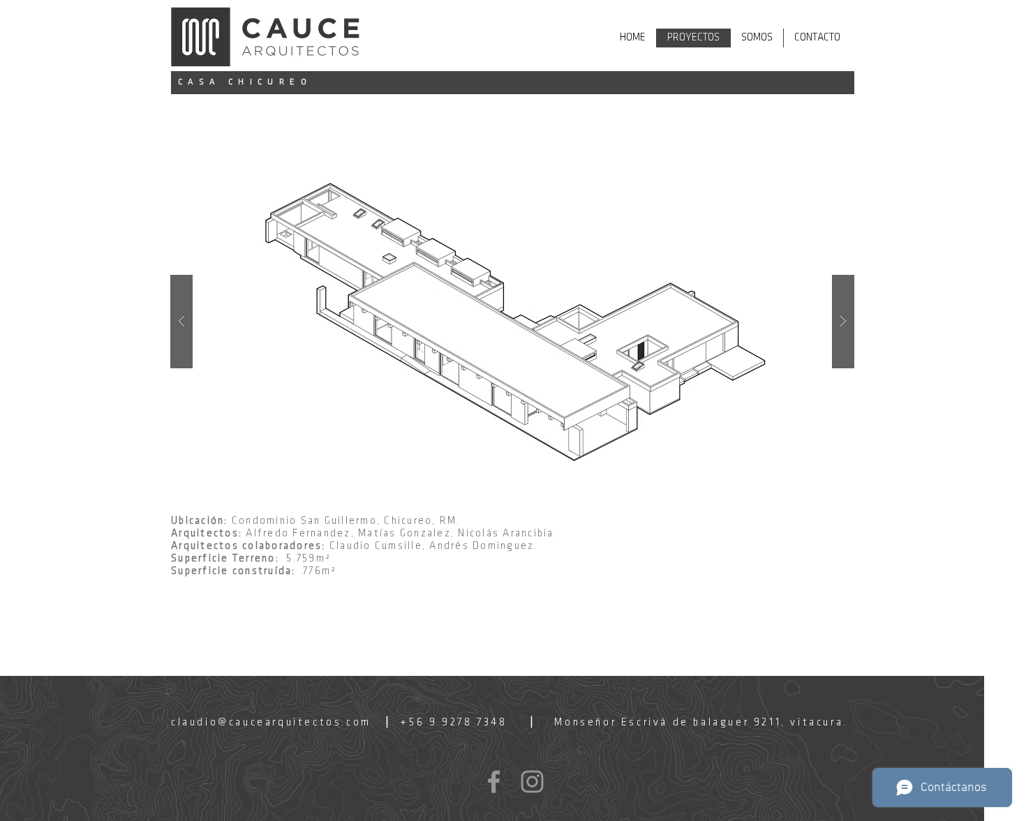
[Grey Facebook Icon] (494, 782)
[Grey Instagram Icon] (532, 782)
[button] (512, 321)
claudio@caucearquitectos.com (271, 723)
